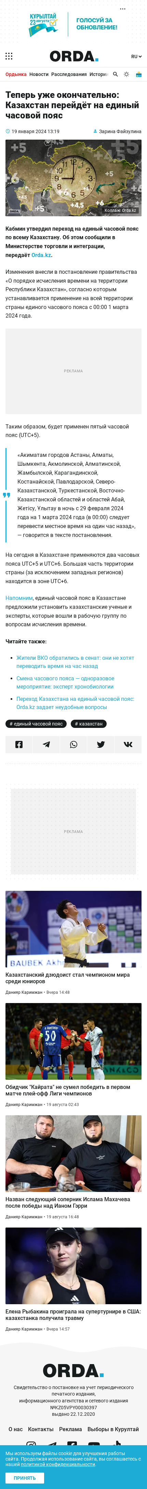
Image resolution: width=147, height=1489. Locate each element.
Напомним (19, 598)
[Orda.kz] (73, 1381)
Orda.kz (41, 255)
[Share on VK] (128, 744)
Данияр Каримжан (23, 992)
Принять (25, 1478)
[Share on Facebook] (18, 744)
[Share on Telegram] (46, 744)
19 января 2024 (29, 131)
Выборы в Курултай (113, 1429)
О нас (16, 1429)
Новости (39, 74)
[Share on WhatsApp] (73, 744)
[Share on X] (100, 744)
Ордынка (16, 74)
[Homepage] (74, 56)
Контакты (41, 1429)
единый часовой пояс (38, 724)
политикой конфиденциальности (58, 1464)
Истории (99, 74)
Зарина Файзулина (120, 131)
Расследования (69, 74)
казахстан (91, 724)
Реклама (70, 1429)
